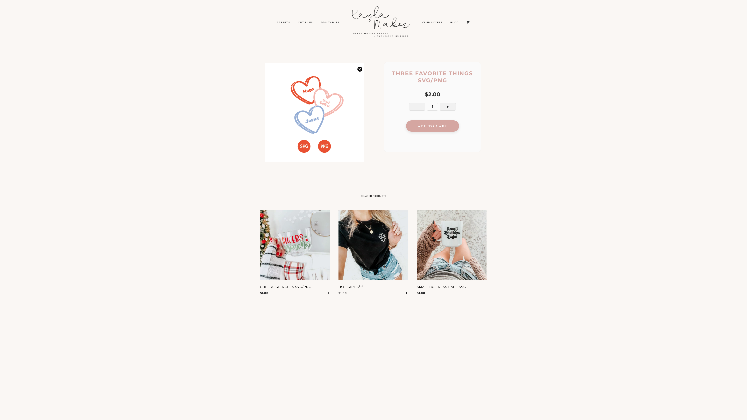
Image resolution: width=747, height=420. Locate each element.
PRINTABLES (330, 22)
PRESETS (283, 22)
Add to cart (432, 126)
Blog (454, 22)
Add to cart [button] (328, 293)
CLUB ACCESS (432, 22)
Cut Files (305, 22)
